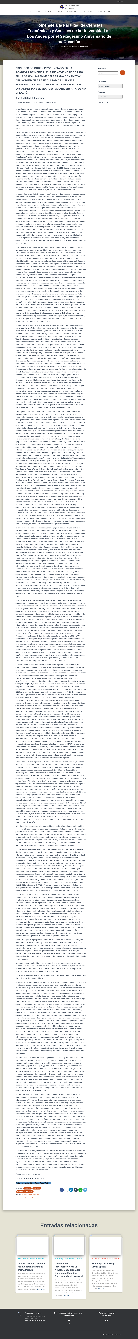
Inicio (29, 11)
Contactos (101, 11)
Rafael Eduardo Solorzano (24, 1191)
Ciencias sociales (27, 1194)
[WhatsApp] (80, 1190)
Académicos (48, 11)
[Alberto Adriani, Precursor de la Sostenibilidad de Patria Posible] (32, 1244)
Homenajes (37, 1188)
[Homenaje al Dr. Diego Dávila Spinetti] (105, 1244)
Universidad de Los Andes (23, 1198)
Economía (36, 1194)
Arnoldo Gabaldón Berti (63, 1258)
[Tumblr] (76, 1190)
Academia (37, 11)
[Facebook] (62, 1190)
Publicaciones (71, 11)
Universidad (35, 1198)
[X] (66, 1190)
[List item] (69, 1324)
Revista (82, 11)
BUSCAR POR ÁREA (104, 102)
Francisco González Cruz (72, 1260)
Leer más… (41, 1289)
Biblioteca (91, 11)
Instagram (120, 1)
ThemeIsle (119, 1335)
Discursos (27, 1188)
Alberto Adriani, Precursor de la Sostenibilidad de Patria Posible (32, 1266)
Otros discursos (23, 1258)
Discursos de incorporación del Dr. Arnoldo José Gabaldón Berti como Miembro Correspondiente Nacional (69, 1269)
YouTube (20, 1334)
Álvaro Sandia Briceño (106, 1258)
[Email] (85, 1190)
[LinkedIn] (71, 1190)
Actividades (59, 11)
